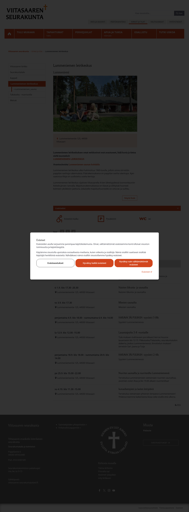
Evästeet (147, 271)
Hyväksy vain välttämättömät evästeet (133, 263)
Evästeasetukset (55, 263)
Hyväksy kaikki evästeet (94, 263)
